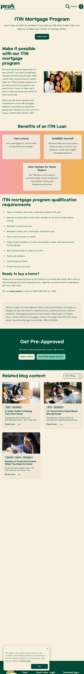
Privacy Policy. (25, 661)
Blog (8, 407)
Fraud (18, 457)
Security (9, 457)
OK (39, 666)
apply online (15, 291)
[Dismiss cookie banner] (47, 648)
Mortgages (17, 407)
